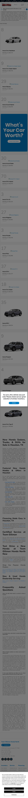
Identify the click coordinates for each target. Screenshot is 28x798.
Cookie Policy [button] (13, 783)
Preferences (14, 794)
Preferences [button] (19, 784)
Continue (14, 403)
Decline (14, 791)
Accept (14, 788)
